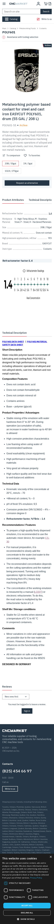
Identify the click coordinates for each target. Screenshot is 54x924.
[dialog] (27, 889)
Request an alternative (27, 183)
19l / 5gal (27, 163)
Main (4, 28)
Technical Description (41, 199)
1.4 (50, 213)
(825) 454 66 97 (17, 770)
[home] (18, 4)
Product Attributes (13, 199)
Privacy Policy (36, 877)
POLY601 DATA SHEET (13, 341)
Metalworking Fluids (27, 28)
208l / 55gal (10, 163)
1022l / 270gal (12, 171)
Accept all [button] (27, 905)
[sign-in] (38, 4)
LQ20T (38, 592)
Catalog (13, 28)
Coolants (43, 28)
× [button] (51, 857)
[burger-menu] (4, 4)
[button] (27, 919)
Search (46, 11)
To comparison (13, 155)
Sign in (27, 711)
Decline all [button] (27, 912)
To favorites (34, 155)
